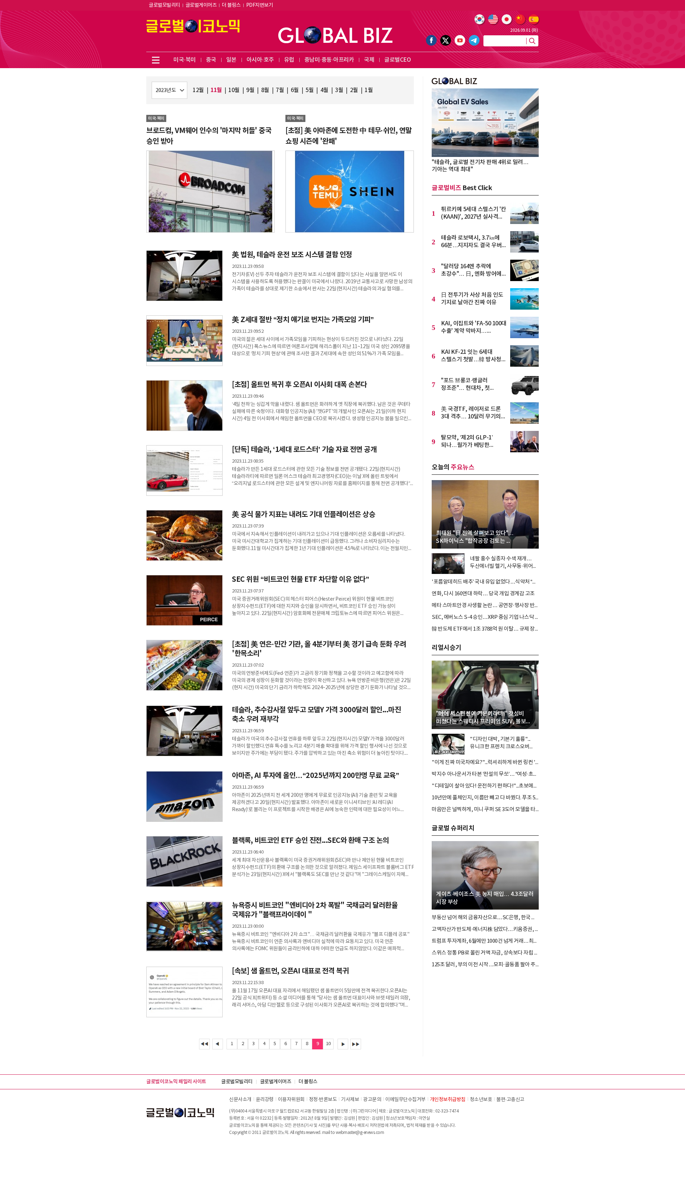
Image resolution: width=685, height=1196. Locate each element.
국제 (369, 60)
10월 (234, 90)
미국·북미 (184, 60)
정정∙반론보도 (323, 1100)
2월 (354, 90)
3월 (339, 90)
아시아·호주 (260, 60)
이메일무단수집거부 (405, 1100)
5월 (309, 90)
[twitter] (445, 40)
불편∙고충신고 (510, 1100)
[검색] (532, 41)
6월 (295, 90)
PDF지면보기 (259, 5)
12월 (198, 90)
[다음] (343, 1044)
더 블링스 (231, 5)
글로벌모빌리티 (164, 5)
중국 (211, 60)
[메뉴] (155, 60)
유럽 (289, 60)
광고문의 (372, 1100)
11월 (216, 90)
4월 (324, 90)
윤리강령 (265, 1100)
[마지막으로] (355, 1044)
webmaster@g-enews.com (360, 1132)
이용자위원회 (291, 1100)
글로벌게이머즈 (201, 5)
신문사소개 (240, 1100)
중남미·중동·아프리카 (329, 60)
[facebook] (431, 40)
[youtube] (460, 40)
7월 (280, 90)
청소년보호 (481, 1100)
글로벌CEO (397, 60)
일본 (231, 60)
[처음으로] (204, 1044)
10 (328, 1044)
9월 (250, 90)
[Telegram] (474, 40)
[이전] (217, 1044)
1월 (369, 90)
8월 (265, 90)
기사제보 (350, 1100)
